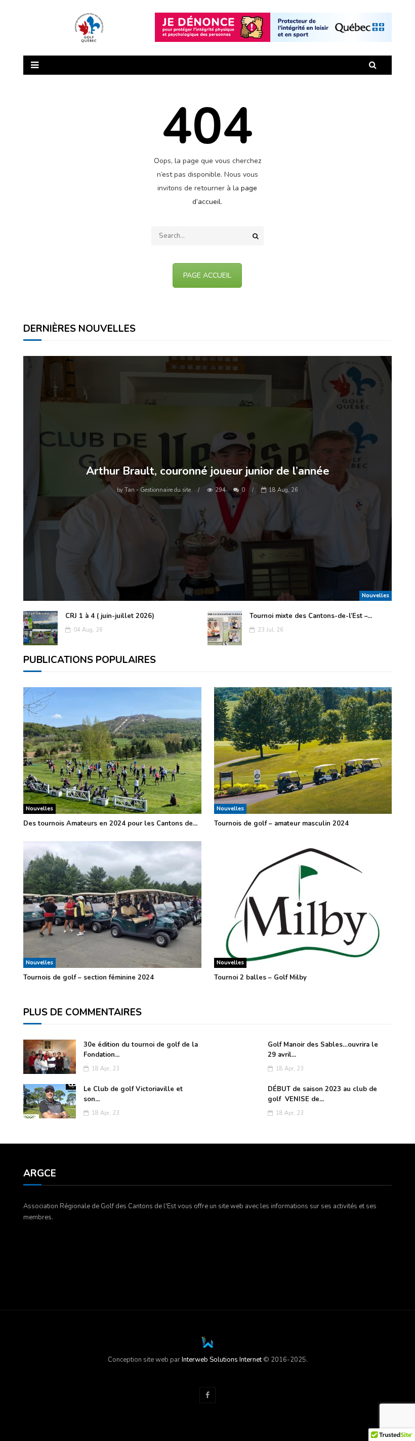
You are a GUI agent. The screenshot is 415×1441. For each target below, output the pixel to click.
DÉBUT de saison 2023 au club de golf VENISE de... (322, 1094)
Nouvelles (375, 595)
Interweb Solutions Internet (222, 1359)
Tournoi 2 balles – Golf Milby (260, 977)
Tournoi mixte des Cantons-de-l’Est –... (311, 616)
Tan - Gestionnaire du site (154, 490)
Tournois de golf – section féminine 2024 (88, 977)
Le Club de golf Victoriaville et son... (133, 1094)
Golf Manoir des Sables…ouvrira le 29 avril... (323, 1049)
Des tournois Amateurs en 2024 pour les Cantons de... (110, 823)
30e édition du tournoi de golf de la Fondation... (141, 1049)
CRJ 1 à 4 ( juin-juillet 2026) (109, 616)
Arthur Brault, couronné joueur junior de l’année (207, 471)
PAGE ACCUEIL (207, 275)
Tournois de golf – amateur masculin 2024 (281, 823)
